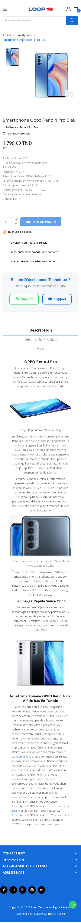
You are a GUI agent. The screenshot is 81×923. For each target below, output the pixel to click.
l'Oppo (62, 368)
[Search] (72, 20)
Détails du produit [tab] (40, 339)
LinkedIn (41, 890)
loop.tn (20, 756)
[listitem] (12, 58)
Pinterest (22, 890)
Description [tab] (40, 330)
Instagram (32, 890)
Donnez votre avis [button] (18, 133)
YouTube (13, 890)
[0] (76, 9)
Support (26, 299)
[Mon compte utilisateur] (68, 9)
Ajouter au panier (41, 222)
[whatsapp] (72, 904)
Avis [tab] (40, 348)
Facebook (4, 890)
